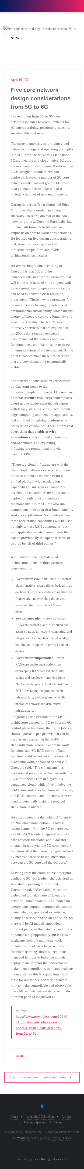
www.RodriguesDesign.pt (50, 1159)
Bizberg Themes (60, 1138)
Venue (58, 1122)
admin (19, 1055)
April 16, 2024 (20, 80)
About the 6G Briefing (40, 1116)
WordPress (23, 1138)
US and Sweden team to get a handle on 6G (39, 1077)
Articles (66, 1116)
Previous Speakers (35, 1122)
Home (14, 1116)
